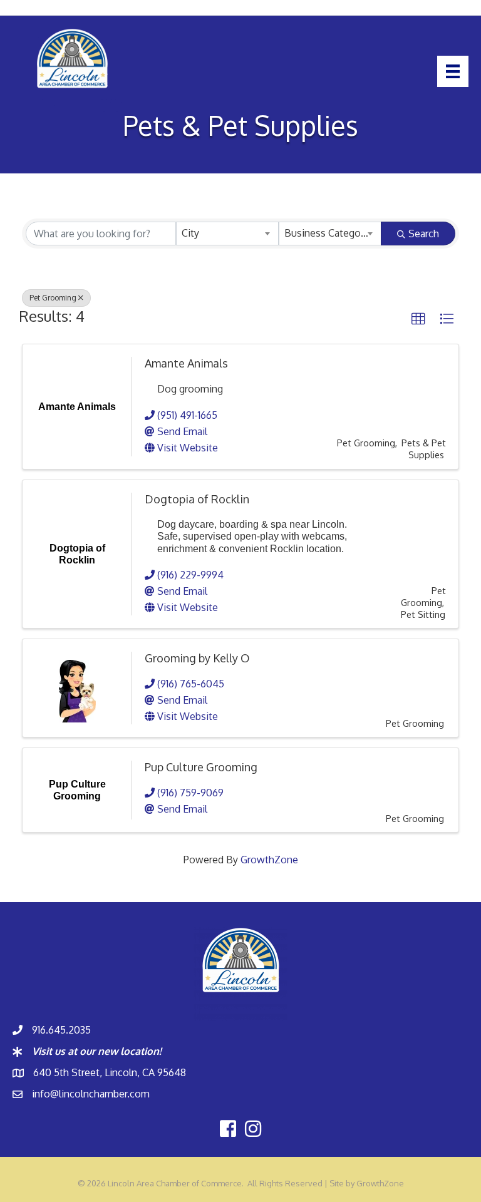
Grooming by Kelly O (197, 658)
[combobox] (227, 233)
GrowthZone (269, 859)
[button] (418, 319)
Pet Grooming (52, 297)
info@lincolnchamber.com (91, 1093)
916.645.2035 (61, 1030)
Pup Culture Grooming (201, 767)
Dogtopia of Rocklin (197, 499)
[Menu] (452, 71)
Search (423, 233)
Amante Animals (186, 363)
